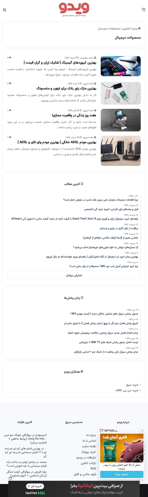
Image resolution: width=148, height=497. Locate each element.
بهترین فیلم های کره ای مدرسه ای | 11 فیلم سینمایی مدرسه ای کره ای (26, 452)
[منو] (143, 11)
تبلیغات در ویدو (86, 457)
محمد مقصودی (86, 58)
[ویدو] (74, 10)
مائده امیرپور (88, 83)
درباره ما (91, 435)
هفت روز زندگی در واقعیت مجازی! (74, 115)
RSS (93, 468)
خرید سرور (132, 385)
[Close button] (142, 430)
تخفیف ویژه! (121, 474)
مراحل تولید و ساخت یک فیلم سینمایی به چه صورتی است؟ (26, 464)
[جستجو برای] (4, 11)
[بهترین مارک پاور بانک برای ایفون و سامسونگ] (121, 93)
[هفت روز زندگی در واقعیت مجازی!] (121, 120)
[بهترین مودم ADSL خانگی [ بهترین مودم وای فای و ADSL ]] (121, 151)
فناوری (126, 29)
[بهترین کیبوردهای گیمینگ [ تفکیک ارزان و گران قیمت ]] (121, 66)
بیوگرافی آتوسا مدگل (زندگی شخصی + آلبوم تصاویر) (26, 474)
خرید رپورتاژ (89, 452)
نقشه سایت (89, 446)
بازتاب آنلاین (88, 463)
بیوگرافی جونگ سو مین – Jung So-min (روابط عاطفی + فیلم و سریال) (25, 439)
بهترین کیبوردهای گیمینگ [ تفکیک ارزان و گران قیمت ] (60, 62)
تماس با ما (89, 441)
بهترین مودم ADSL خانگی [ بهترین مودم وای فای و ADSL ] (57, 142)
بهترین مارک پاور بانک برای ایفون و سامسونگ (66, 88)
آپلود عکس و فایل (85, 474)
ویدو (135, 29)
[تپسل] (10, 478)
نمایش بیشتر (74, 275)
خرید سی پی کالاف (127, 390)
